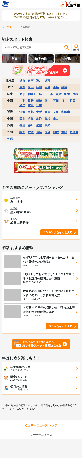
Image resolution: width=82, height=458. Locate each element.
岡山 (22, 118)
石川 (56, 100)
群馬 (75, 94)
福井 (64, 100)
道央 (22, 80)
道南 (31, 80)
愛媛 (39, 125)
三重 (39, 105)
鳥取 (39, 118)
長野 (31, 100)
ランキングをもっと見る (57, 232)
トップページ (9, 27)
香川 (31, 125)
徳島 (22, 125)
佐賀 (31, 132)
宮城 (47, 87)
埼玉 (42, 94)
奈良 (56, 111)
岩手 (31, 87)
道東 (47, 80)
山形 (56, 87)
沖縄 (10, 138)
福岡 (22, 132)
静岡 (73, 100)
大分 (47, 132)
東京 (22, 94)
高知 (47, 125)
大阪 (39, 111)
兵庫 (47, 111)
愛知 (22, 105)
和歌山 (65, 111)
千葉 (50, 94)
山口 (56, 118)
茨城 (59, 94)
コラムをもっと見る (60, 326)
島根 (47, 118)
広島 (31, 118)
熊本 (56, 132)
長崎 (39, 132)
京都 (31, 111)
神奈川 (32, 94)
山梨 (22, 100)
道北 (39, 80)
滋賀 (22, 111)
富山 (47, 100)
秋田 (39, 87)
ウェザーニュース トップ (41, 425)
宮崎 (64, 132)
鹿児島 (74, 132)
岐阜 (31, 105)
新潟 (39, 100)
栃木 (67, 94)
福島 (64, 87)
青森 (22, 87)
